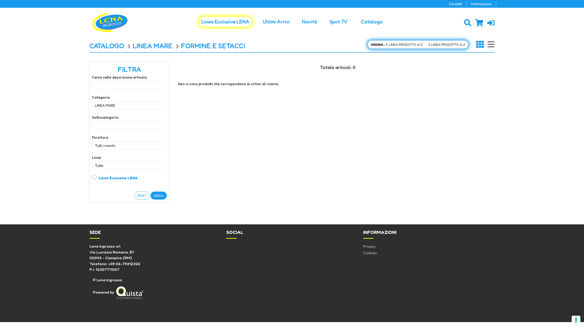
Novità (309, 22)
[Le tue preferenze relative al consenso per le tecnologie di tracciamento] (576, 320)
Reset (142, 195)
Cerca (159, 195)
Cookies (370, 252)
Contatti (455, 4)
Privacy (369, 246)
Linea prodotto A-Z (396, 44)
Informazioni (481, 4)
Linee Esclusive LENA (225, 22)
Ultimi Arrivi (276, 22)
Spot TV (338, 22)
